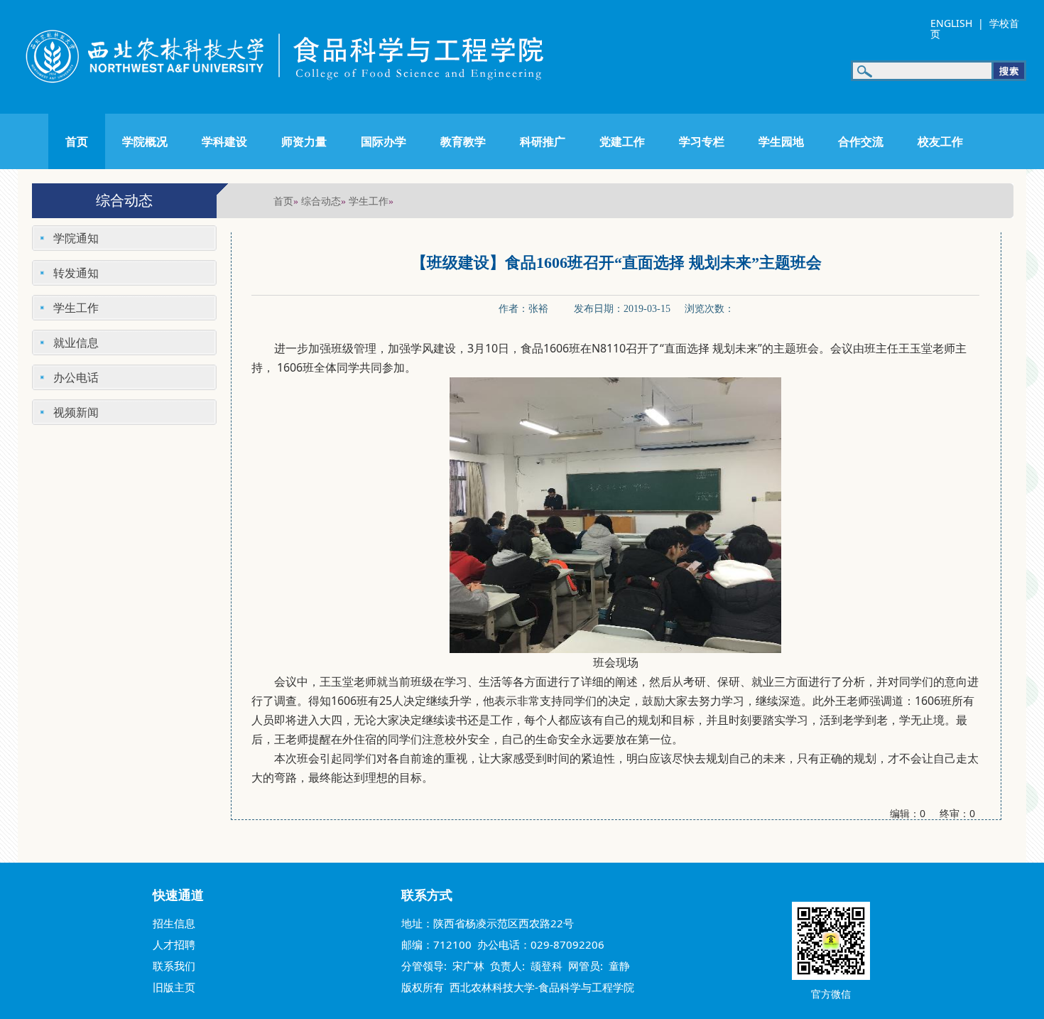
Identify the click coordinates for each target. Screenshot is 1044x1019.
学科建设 (224, 141)
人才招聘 (174, 944)
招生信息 (174, 923)
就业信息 (76, 342)
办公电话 (76, 377)
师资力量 (304, 141)
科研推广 (542, 141)
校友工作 (940, 141)
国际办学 (383, 141)
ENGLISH (951, 23)
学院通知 (76, 238)
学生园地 (781, 141)
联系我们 (174, 966)
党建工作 (622, 141)
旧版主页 (174, 987)
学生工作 (368, 200)
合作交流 (860, 141)
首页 (76, 141)
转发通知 (76, 273)
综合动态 (321, 200)
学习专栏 (701, 141)
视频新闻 (76, 412)
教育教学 (463, 141)
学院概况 (145, 141)
